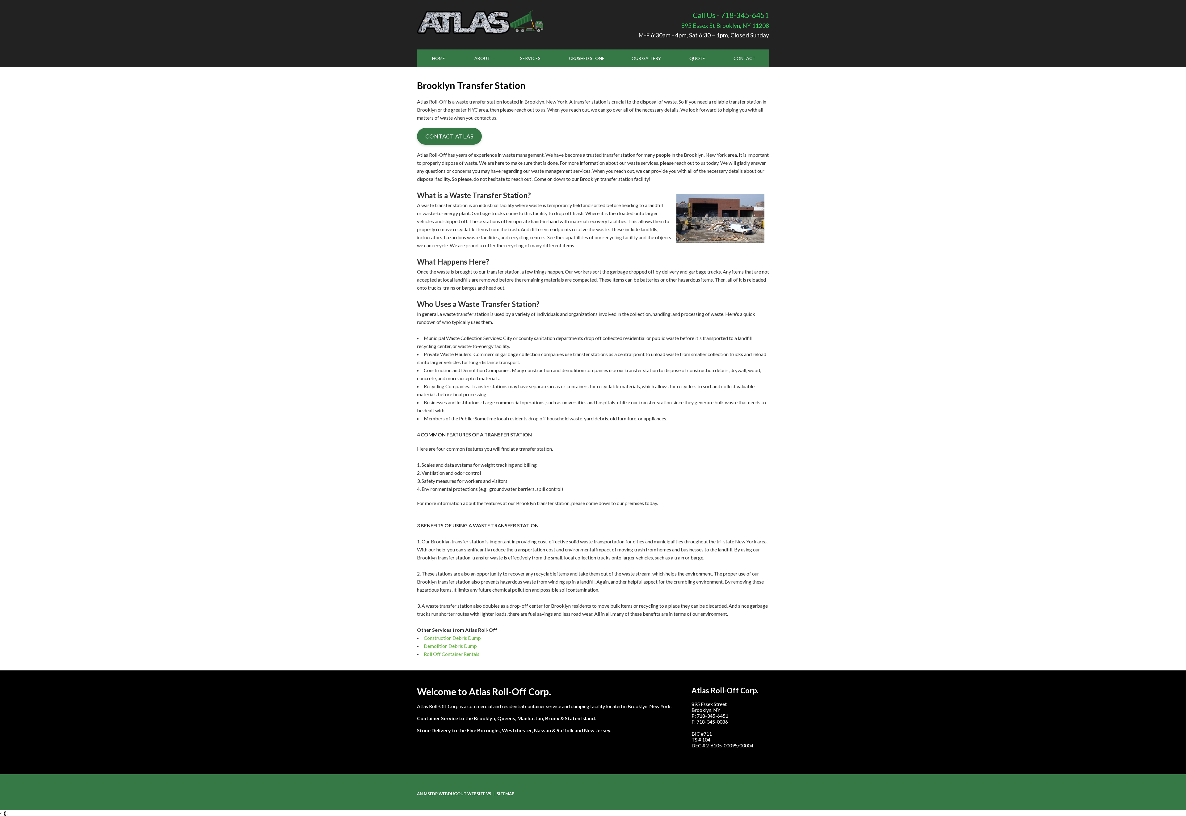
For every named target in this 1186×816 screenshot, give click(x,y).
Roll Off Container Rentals (451, 654)
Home (438, 58)
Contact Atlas (449, 136)
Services (530, 58)
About (482, 58)
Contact (744, 58)
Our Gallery (646, 58)
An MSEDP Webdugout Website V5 (454, 793)
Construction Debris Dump (452, 638)
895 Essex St (725, 25)
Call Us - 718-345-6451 (731, 15)
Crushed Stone (586, 58)
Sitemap (505, 793)
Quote (697, 58)
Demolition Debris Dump (450, 646)
